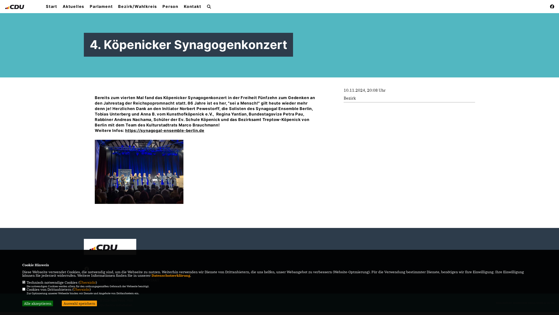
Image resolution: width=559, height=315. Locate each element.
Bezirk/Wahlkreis (137, 7)
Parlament (101, 7)
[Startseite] (110, 247)
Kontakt (192, 7)
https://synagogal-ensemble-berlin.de (164, 130)
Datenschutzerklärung (171, 275)
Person (170, 7)
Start (51, 7)
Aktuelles (73, 7)
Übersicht (87, 282)
